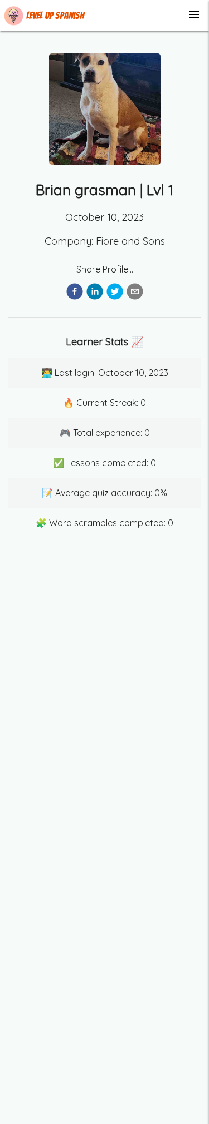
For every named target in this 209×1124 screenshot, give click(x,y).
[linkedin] (94, 293)
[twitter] (114, 293)
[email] (135, 293)
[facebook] (74, 293)
